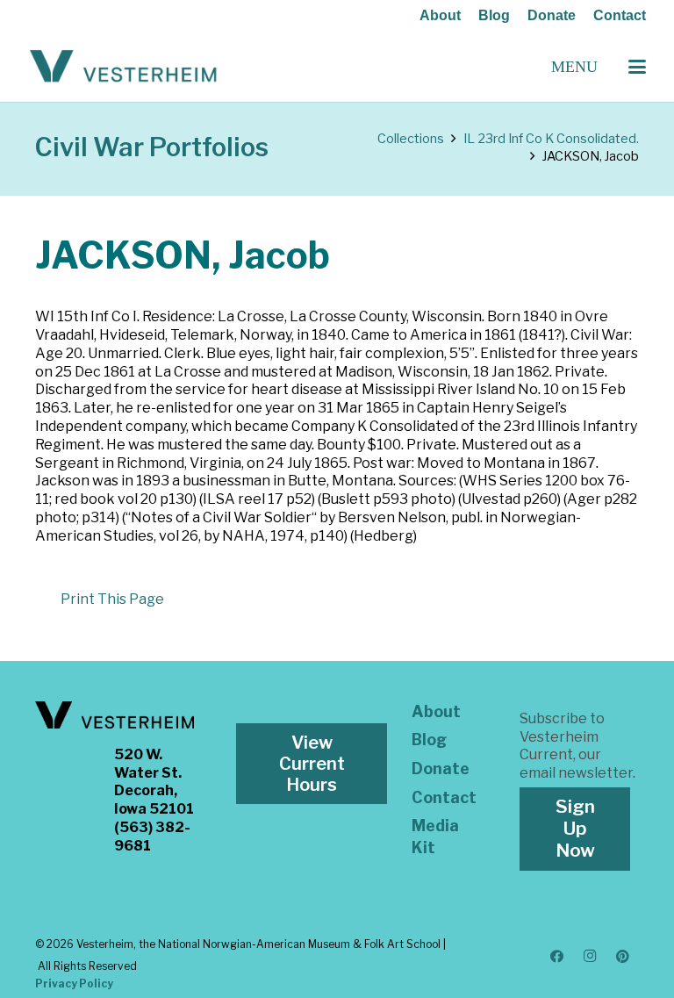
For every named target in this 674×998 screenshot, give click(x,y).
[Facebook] (557, 956)
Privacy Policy (74, 983)
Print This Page (112, 599)
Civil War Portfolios (152, 147)
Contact (619, 15)
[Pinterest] (623, 956)
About (440, 15)
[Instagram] (589, 956)
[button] (637, 66)
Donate (551, 15)
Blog (494, 15)
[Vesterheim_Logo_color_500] (123, 66)
